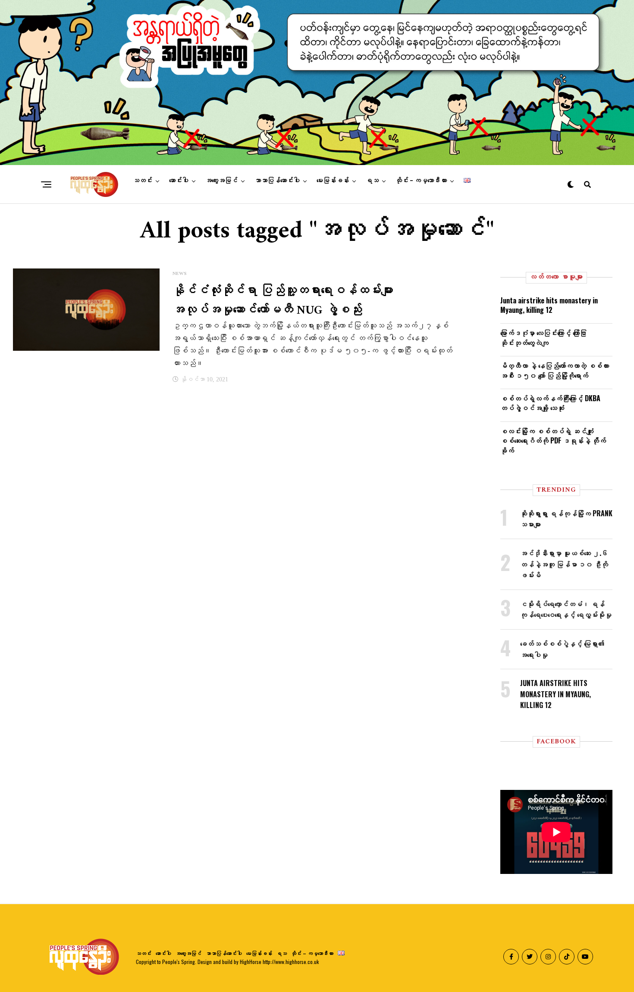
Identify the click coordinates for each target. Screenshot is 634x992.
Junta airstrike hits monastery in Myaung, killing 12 (549, 305)
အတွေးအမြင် (221, 180)
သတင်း (142, 180)
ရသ (372, 180)
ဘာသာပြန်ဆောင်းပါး (277, 180)
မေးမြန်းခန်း (333, 180)
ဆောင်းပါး (178, 180)
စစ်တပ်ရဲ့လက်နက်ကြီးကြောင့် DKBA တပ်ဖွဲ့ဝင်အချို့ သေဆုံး (550, 403)
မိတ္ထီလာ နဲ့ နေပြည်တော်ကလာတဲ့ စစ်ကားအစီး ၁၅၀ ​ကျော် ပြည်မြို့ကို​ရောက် (554, 370)
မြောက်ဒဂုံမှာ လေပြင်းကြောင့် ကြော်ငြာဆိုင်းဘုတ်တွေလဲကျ (543, 337)
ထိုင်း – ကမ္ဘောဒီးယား (421, 180)
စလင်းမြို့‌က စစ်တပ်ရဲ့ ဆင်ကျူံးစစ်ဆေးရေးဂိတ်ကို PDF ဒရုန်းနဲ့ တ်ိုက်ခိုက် (553, 440)
